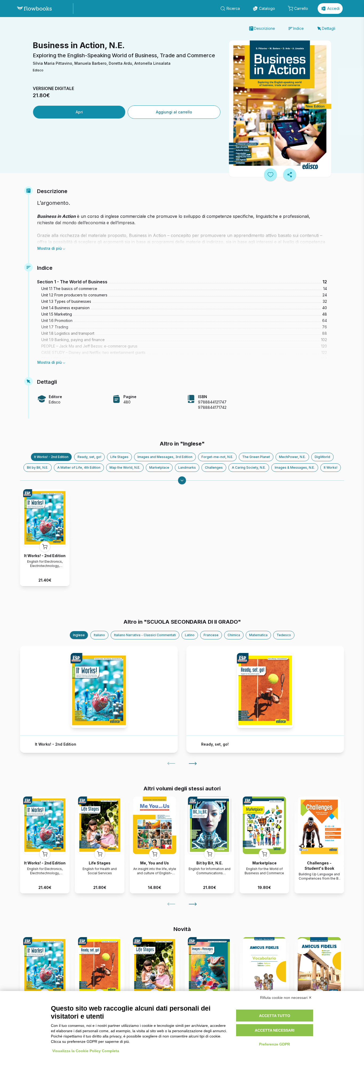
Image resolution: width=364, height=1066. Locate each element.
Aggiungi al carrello (174, 112)
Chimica (234, 635)
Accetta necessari (274, 1030)
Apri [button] (79, 112)
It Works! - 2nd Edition (51, 457)
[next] (192, 763)
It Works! (330, 467)
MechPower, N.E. (292, 457)
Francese (211, 635)
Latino (190, 635)
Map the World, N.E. (125, 467)
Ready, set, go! (89, 457)
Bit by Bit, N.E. (37, 467)
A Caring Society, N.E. (249, 467)
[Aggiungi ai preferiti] (270, 174)
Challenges (214, 467)
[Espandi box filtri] (182, 480)
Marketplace (159, 467)
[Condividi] (289, 174)
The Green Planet (256, 457)
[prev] (171, 763)
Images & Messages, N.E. (295, 467)
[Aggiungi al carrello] (44, 546)
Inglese (79, 635)
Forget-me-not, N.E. (217, 457)
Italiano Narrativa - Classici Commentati (145, 635)
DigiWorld (322, 457)
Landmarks (187, 467)
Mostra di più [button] (49, 248)
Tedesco (284, 635)
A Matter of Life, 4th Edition (78, 467)
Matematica (258, 635)
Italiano (99, 635)
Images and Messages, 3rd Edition (164, 457)
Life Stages (119, 457)
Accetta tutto (274, 1016)
